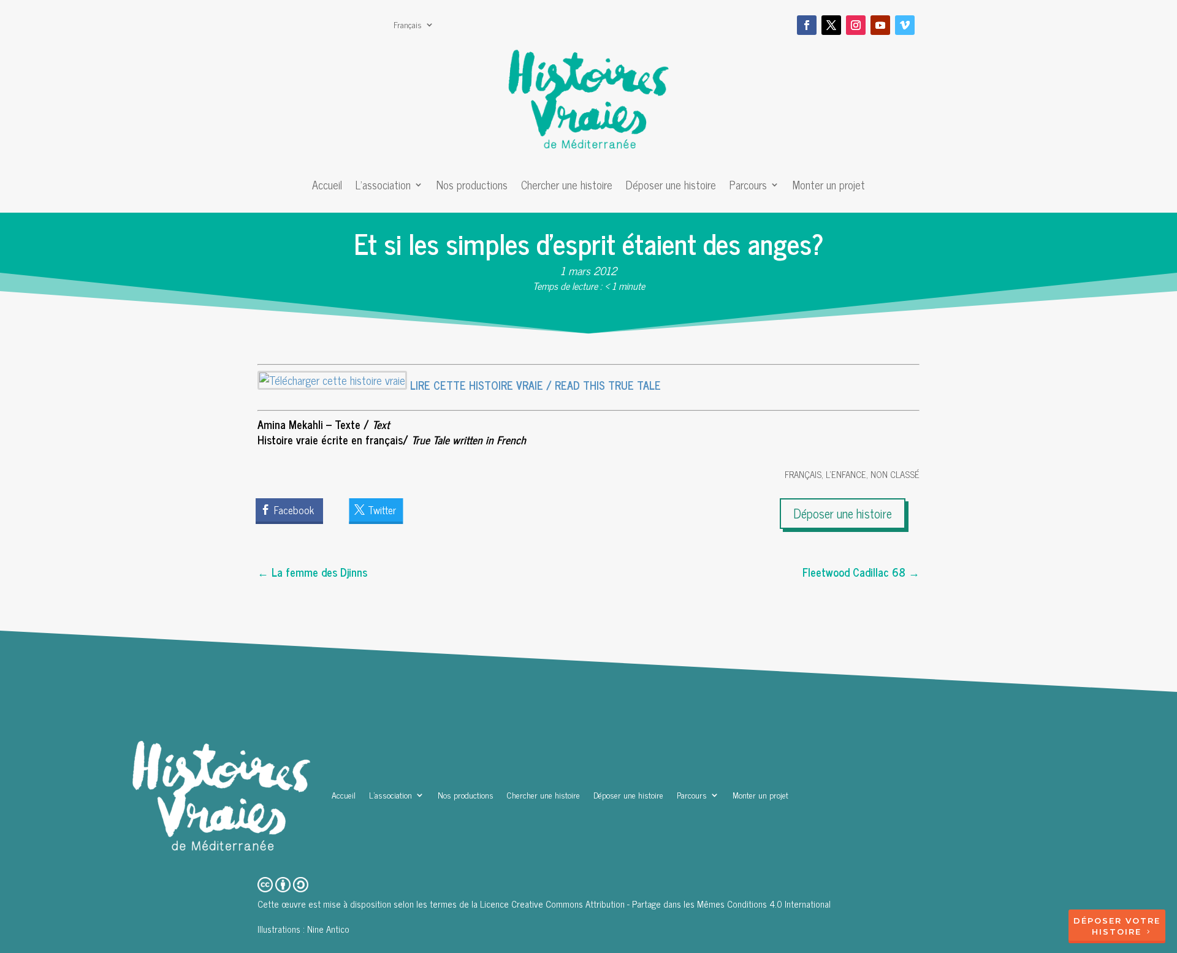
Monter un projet (829, 187)
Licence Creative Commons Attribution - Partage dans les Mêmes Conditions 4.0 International (655, 903)
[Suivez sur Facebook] (807, 25)
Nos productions (472, 187)
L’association (383, 187)
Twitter (382, 509)
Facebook (294, 509)
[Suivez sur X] (831, 25)
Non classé (895, 474)
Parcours (748, 187)
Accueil (327, 187)
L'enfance (846, 474)
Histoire (1116, 931)
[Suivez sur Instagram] (856, 25)
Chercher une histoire (566, 187)
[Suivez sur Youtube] (880, 25)
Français (408, 25)
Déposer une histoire (671, 187)
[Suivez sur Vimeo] (905, 25)
